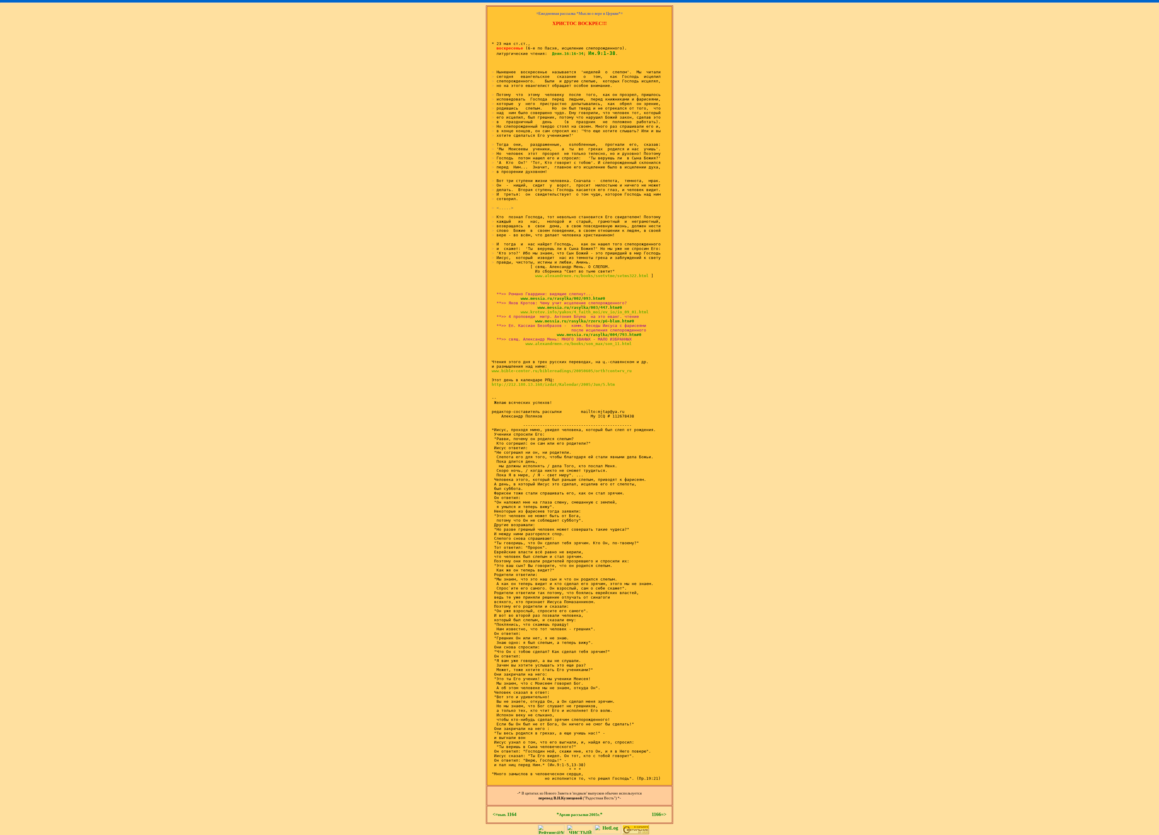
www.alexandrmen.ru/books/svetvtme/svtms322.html (592, 276)
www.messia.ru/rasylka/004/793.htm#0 (593, 334)
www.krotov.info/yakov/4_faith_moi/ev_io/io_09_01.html (585, 312)
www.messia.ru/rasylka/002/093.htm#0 (557, 298)
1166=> (659, 814)
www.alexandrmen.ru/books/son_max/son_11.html (578, 343)
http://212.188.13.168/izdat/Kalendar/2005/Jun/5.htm (553, 384)
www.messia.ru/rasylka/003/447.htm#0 (573, 307)
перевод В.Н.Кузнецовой (560, 798)
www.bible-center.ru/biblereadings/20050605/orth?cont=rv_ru (562, 371)
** (579, 814)
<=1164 (504, 814)
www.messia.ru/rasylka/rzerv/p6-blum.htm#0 (578, 321)
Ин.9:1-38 (601, 53)
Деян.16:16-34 (567, 53)
